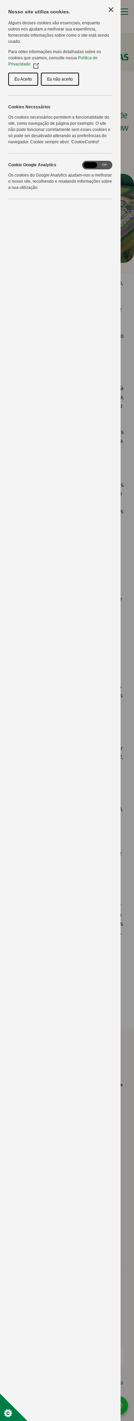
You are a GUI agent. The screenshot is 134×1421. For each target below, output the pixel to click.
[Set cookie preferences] (13, 1407)
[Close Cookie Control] (111, 9)
